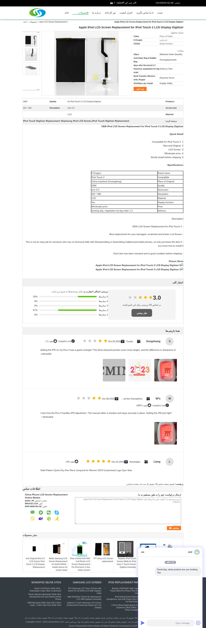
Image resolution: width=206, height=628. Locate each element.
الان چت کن (130, 2)
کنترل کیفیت (126, 13)
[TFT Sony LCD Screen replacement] (102, 549)
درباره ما (96, 13)
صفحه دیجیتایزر (132, 484)
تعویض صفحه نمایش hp (164, 484)
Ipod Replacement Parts (125, 582)
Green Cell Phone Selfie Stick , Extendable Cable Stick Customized (45, 589)
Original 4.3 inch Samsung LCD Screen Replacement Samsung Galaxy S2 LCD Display (84, 605)
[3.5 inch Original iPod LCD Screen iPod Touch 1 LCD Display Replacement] (34, 549)
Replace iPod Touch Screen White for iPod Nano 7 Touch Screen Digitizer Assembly (126, 562)
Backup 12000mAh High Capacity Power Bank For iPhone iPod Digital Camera (126, 590)
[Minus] (143, 552)
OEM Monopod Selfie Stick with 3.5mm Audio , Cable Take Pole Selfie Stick (44, 604)
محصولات (83, 13)
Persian (120, 2)
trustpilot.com (64, 341)
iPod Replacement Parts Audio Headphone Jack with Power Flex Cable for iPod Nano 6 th (124, 599)
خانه (67, 13)
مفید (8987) (141, 405)
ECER (134, 626)
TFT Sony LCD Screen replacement (103, 559)
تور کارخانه (110, 13)
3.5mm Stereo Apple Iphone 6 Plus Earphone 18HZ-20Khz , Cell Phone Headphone (126, 607)
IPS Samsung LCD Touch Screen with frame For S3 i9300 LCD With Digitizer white (84, 590)
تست (160, 13)
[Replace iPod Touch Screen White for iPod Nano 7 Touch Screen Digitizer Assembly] (125, 549)
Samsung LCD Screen (87, 582)
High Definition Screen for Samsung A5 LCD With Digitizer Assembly (84, 598)
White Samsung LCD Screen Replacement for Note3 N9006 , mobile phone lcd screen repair (58, 564)
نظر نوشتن (142, 313)
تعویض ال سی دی (147, 484)
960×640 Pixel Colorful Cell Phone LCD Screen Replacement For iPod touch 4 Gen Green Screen (80, 564)
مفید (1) (49, 341)
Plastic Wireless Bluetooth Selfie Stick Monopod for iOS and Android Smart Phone (44, 596)
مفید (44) (70, 461)
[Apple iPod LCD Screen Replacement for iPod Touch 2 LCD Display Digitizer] (31, 40)
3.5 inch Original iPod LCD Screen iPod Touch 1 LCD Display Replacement (35, 562)
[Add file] (198, 622)
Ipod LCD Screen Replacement (53, 22)
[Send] (142, 622)
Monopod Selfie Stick (46, 582)
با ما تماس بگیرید (145, 13)
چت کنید (140, 89)
